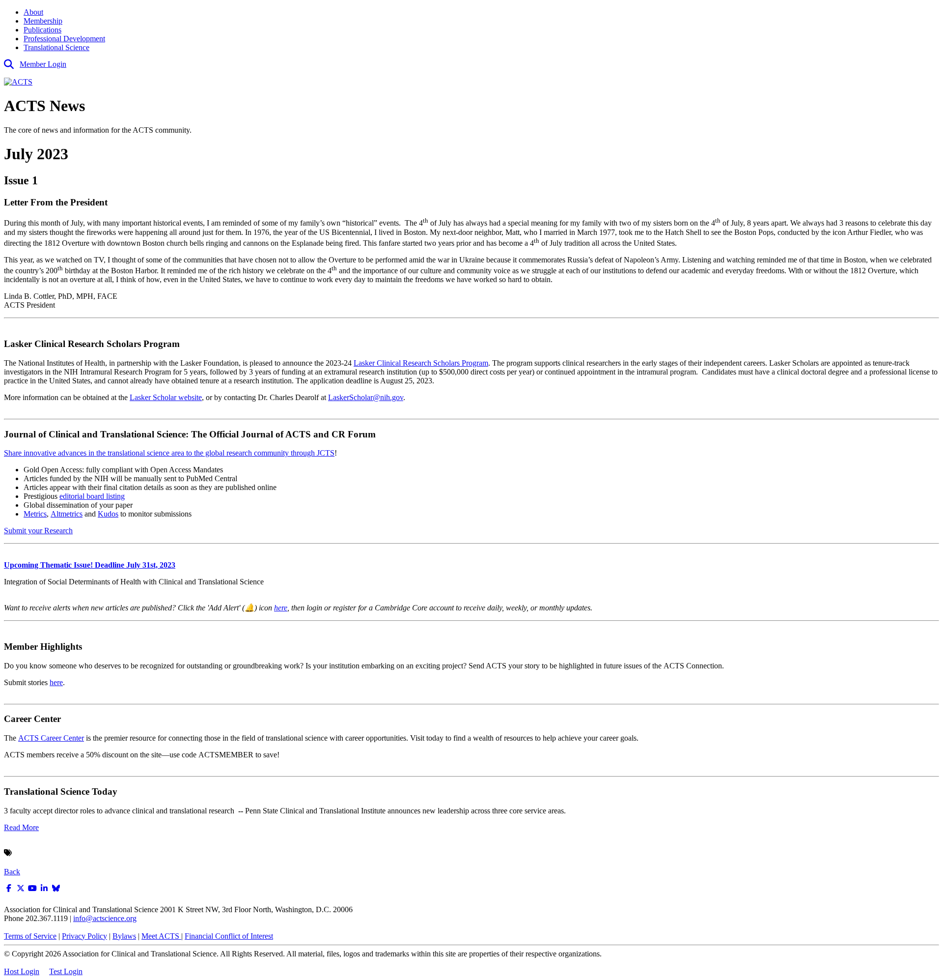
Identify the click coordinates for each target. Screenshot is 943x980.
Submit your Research (38, 530)
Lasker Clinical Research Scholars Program (421, 363)
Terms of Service (30, 936)
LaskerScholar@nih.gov (365, 397)
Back (12, 871)
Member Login (43, 64)
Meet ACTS (161, 936)
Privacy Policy (84, 936)
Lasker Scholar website (166, 397)
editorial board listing (92, 496)
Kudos (108, 514)
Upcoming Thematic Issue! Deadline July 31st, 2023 (89, 565)
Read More (21, 827)
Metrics (35, 514)
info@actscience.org (105, 918)
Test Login (66, 971)
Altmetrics (67, 514)
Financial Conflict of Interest (229, 936)
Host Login (21, 971)
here (280, 608)
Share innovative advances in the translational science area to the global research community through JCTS (169, 453)
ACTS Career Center (51, 738)
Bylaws (124, 936)
